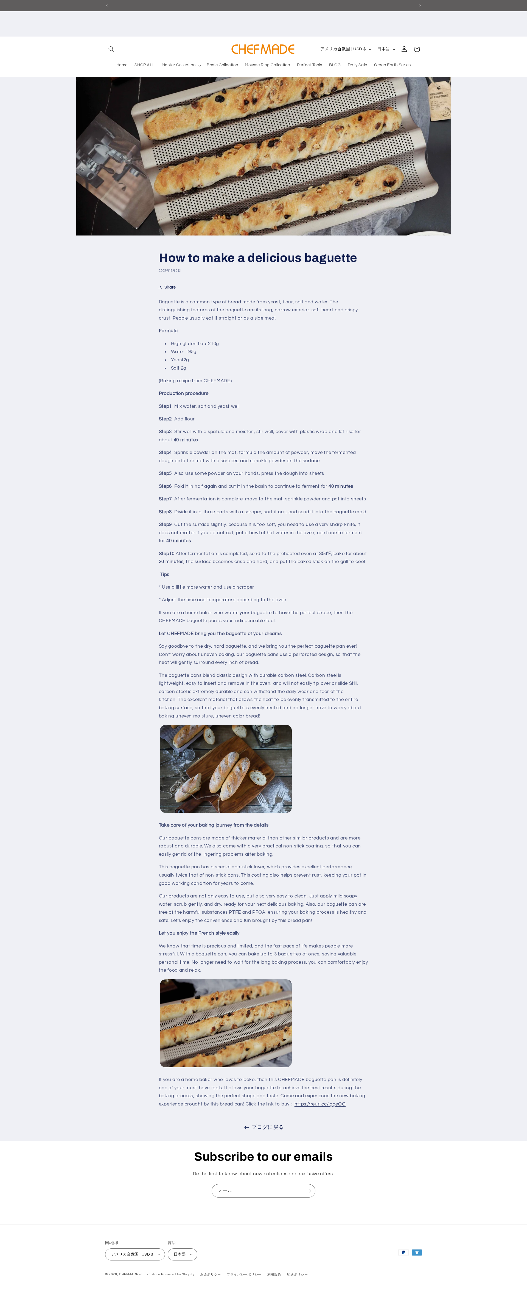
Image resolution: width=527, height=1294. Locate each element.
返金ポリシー (210, 1274)
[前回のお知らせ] (107, 5)
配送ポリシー (297, 1274)
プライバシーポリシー (244, 1274)
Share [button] (170, 287)
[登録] (308, 1191)
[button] (111, 49)
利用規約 (274, 1274)
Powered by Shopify (177, 1274)
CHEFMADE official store (139, 1274)
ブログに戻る (267, 1127)
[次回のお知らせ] (420, 5)
